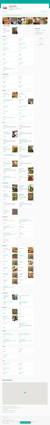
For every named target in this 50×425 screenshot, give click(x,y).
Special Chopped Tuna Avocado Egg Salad (21, 186)
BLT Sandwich (5, 93)
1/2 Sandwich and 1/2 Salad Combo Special (6, 296)
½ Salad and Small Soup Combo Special (8, 302)
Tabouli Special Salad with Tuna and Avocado (21, 195)
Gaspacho (20, 226)
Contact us (8, 421)
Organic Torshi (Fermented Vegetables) (23, 323)
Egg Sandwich (21, 248)
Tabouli (4, 310)
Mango (20, 81)
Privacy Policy (18, 421)
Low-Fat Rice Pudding (22, 116)
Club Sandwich (21, 267)
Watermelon (21, 85)
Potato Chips (5, 323)
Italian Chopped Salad (21, 169)
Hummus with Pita (21, 316)
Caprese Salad (5, 185)
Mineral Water (21, 62)
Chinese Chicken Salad (5, 147)
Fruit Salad (20, 176)
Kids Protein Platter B (22, 339)
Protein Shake (5, 354)
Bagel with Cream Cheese (21, 100)
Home (3, 420)
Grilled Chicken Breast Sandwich (5, 274)
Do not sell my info (33, 421)
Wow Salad (5, 202)
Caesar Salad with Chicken (7, 168)
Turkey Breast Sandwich (21, 262)
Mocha (4, 81)
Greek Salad (5, 139)
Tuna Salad (20, 125)
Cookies (4, 116)
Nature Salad (21, 154)
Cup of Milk (20, 58)
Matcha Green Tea (6, 76)
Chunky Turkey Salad (6, 176)
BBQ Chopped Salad (5, 29)
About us (3, 421)
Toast (4, 110)
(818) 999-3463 (11, 9)
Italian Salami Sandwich (5, 280)
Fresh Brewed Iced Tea (22, 43)
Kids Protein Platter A (6, 339)
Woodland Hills (8, 420)
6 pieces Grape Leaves (5, 317)
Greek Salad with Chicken (23, 139)
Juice (4, 58)
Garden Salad (5, 125)
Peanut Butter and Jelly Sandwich (24, 333)
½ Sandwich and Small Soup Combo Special (24, 296)
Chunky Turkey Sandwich (5, 268)
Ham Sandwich (5, 261)
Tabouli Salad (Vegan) (6, 226)
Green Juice (5, 67)
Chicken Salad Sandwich (21, 274)
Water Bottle (5, 62)
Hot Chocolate (5, 43)
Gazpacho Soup (21, 372)
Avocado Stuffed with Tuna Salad (8, 154)
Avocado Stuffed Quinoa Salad (23, 219)
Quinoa (20, 310)
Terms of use (13, 421)
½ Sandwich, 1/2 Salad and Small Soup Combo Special (24, 302)
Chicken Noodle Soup (6, 363)
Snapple (4, 53)
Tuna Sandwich (5, 248)
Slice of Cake (21, 110)
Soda (20, 53)
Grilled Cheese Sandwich (7, 333)
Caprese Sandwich (6, 286)
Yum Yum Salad (21, 202)
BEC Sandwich (21, 93)
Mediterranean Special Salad (5, 194)
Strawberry (20, 76)
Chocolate (4, 85)
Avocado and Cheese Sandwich (21, 255)
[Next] (47, 20)
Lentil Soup (20, 363)
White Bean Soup (5, 239)
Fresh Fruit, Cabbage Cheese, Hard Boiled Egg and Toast (8, 100)
